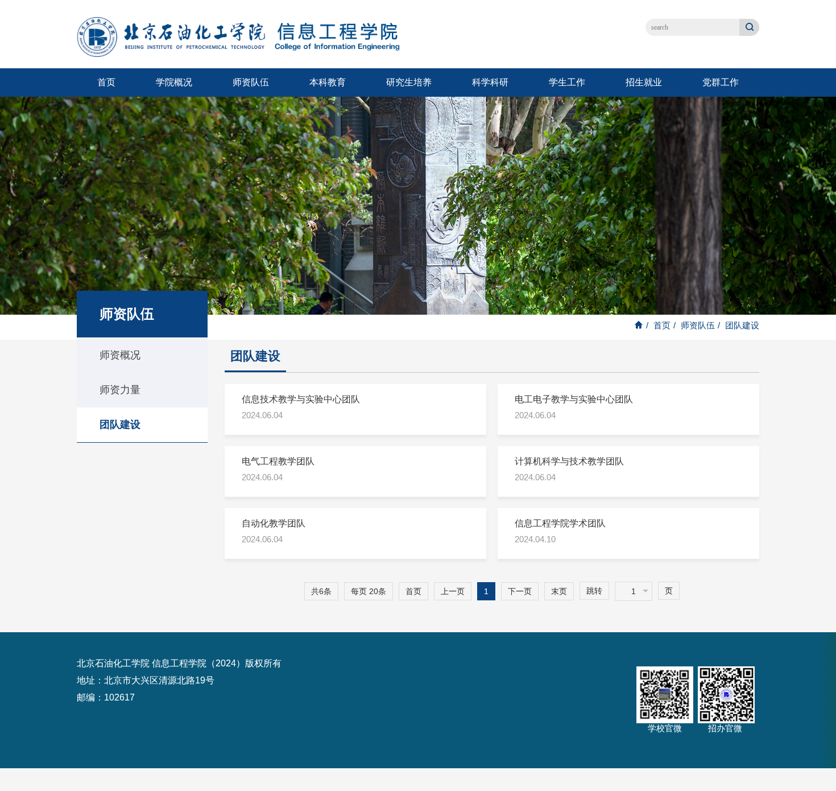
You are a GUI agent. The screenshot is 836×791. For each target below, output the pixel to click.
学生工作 (567, 82)
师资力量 (120, 390)
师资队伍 (251, 82)
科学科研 (490, 82)
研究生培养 (409, 82)
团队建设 (120, 424)
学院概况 (174, 82)
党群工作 (720, 82)
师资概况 (120, 355)
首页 (106, 82)
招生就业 (644, 82)
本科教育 (327, 82)
